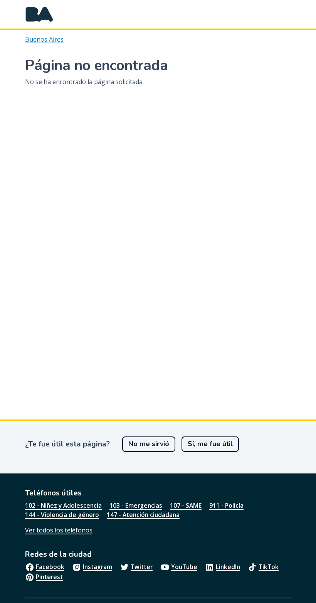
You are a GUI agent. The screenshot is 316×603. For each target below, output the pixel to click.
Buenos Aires (44, 39)
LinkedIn (228, 567)
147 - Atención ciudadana (143, 514)
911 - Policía (226, 505)
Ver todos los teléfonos (58, 530)
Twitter (142, 567)
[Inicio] (39, 14)
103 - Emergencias (135, 505)
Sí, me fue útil (210, 443)
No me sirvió (148, 443)
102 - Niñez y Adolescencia (63, 505)
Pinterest (49, 577)
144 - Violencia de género (62, 514)
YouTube (184, 567)
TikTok (269, 567)
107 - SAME (186, 505)
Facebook (50, 567)
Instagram (97, 567)
